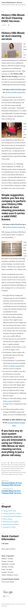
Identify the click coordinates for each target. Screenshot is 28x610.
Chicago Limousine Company (12, 513)
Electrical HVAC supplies (10, 522)
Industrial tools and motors (11, 524)
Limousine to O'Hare (9, 527)
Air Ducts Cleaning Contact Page (15, 92)
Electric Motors (7, 519)
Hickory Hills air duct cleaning (10, 464)
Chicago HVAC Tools (9, 511)
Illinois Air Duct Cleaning (18, 462)
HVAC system (15, 366)
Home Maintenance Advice (11, 2)
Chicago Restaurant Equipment (12, 516)
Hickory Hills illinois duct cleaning (17, 472)
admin (4, 25)
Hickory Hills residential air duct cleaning (11, 474)
